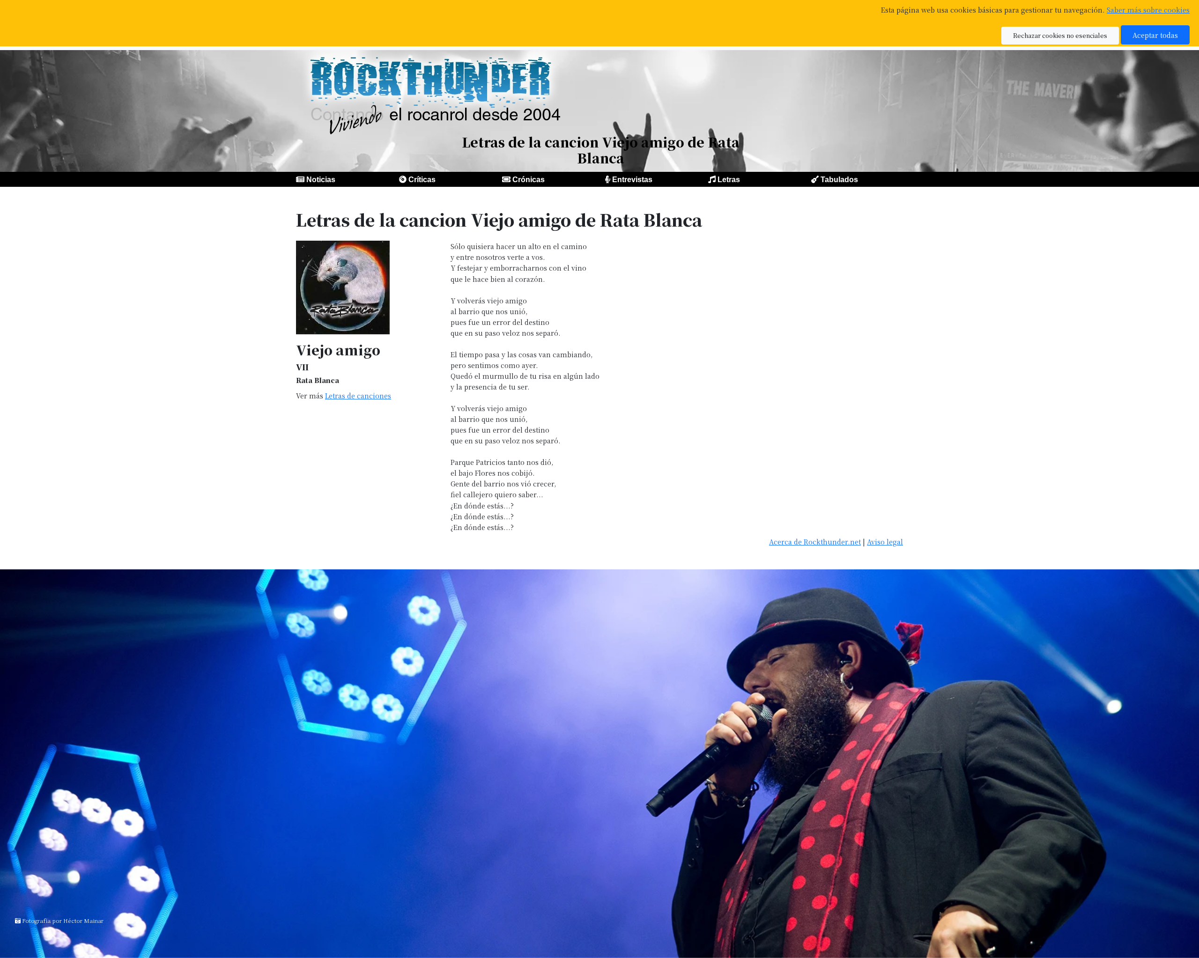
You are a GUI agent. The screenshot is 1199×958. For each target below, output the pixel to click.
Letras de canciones (358, 395)
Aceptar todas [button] (1155, 35)
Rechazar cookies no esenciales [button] (1060, 35)
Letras (729, 180)
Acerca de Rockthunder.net (815, 541)
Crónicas (528, 180)
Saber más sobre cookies (1148, 10)
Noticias (320, 180)
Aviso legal (885, 541)
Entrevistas (632, 180)
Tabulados (839, 180)
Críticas (422, 180)
